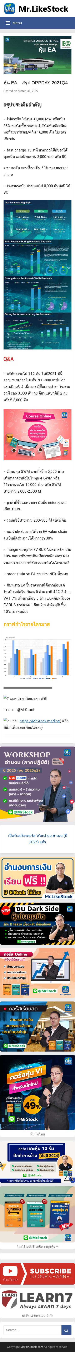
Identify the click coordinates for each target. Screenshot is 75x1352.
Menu (17, 23)
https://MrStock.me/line (40, 721)
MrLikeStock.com (31, 1346)
